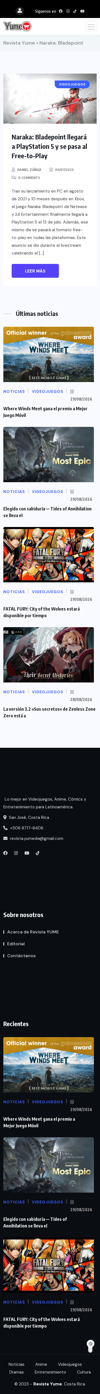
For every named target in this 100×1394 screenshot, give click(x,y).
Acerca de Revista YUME (33, 932)
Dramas (16, 1372)
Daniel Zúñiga (29, 170)
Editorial (16, 944)
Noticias (16, 1364)
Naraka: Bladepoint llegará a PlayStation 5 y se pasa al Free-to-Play (49, 146)
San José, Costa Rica (28, 817)
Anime (41, 1364)
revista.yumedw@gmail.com (36, 838)
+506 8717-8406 (26, 828)
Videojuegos (70, 1364)
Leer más (35, 271)
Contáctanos (21, 956)
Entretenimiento (50, 1372)
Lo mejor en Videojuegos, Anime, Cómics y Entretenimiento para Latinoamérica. (44, 803)
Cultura (84, 1372)
